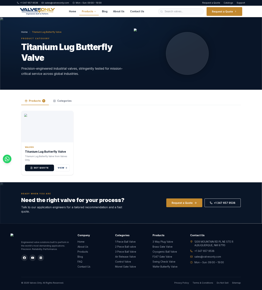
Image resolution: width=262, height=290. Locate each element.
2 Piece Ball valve (125, 246)
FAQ (80, 261)
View (61, 168)
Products (87, 11)
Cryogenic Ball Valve (165, 251)
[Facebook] (24, 258)
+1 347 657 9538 (29, 2)
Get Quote (41, 168)
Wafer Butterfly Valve (165, 266)
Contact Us (137, 11)
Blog (104, 11)
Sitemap (236, 282)
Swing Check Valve (164, 261)
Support (241, 2)
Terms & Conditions (202, 282)
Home (72, 11)
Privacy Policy (181, 282)
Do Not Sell (222, 282)
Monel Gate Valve (125, 266)
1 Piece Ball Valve (125, 241)
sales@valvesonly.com (57, 2)
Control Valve (123, 261)
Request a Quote (211, 2)
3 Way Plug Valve (163, 241)
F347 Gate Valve (162, 256)
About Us (118, 11)
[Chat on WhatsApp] (7, 159)
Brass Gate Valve (163, 246)
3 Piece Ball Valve (125, 251)
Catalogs (228, 2)
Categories (64, 100)
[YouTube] (32, 258)
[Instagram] (41, 258)
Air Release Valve (125, 256)
